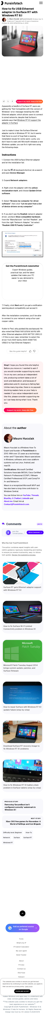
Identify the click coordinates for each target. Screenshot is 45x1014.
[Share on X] (8, 101)
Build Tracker (21, 955)
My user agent (21, 951)
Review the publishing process (24, 555)
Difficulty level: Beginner (12, 832)
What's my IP (21, 943)
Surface (17, 837)
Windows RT (8, 843)
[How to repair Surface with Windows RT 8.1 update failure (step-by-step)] (22, 693)
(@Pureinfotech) (26, 19)
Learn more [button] (28, 986)
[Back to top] (22, 913)
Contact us (21, 969)
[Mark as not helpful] (34, 351)
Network (6, 837)
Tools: (21, 939)
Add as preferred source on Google (23, 928)
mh (22, 1012)
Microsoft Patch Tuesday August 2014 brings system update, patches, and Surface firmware (20, 668)
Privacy (21, 965)
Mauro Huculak (14, 19)
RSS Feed (21, 973)
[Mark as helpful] (30, 351)
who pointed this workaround (27, 328)
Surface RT (27, 837)
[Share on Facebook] (12, 101)
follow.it (21, 977)
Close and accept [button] (22, 991)
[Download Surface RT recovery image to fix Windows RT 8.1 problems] (22, 732)
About (21, 961)
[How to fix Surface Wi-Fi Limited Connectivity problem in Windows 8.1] (22, 612)
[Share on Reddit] (3, 101)
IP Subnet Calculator (21, 947)
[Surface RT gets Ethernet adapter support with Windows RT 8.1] (22, 573)
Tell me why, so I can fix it (22, 356)
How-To (29, 832)
